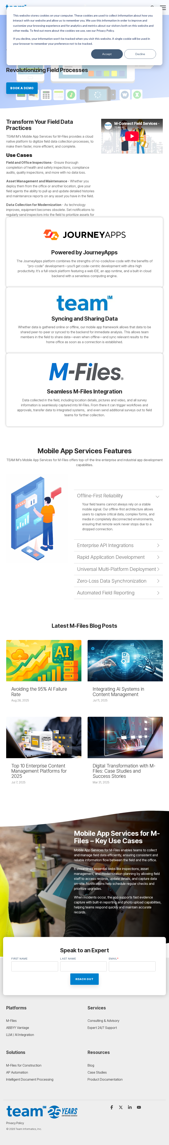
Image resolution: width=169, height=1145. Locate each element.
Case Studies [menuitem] (97, 1072)
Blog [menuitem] (91, 1065)
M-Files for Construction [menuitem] (23, 1065)
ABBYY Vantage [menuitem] (17, 1028)
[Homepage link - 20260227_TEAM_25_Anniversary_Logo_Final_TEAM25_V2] (42, 1116)
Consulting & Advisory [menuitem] (103, 1021)
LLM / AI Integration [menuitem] (20, 1035)
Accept (107, 54)
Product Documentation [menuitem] (105, 1079)
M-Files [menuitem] (11, 1021)
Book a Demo (22, 88)
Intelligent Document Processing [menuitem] (29, 1079)
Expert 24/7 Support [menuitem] (102, 1028)
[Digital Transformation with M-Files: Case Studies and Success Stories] (125, 737)
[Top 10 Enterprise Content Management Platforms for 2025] (43, 737)
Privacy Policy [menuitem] (15, 1123)
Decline (140, 54)
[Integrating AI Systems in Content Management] (125, 660)
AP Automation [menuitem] (17, 1072)
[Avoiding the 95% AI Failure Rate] (43, 660)
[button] (163, 7)
